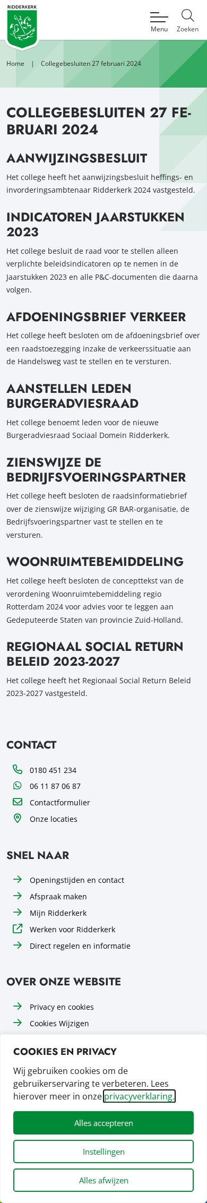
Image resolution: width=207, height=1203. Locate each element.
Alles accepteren (103, 1123)
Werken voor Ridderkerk (72, 929)
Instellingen (104, 1151)
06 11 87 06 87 (55, 786)
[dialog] (103, 1118)
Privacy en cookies (62, 1007)
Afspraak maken (58, 896)
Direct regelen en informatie (80, 946)
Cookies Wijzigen (59, 1023)
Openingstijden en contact (77, 880)
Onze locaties (53, 819)
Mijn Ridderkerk (58, 913)
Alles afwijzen (103, 1180)
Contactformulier (60, 802)
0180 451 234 (53, 770)
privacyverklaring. (139, 1096)
